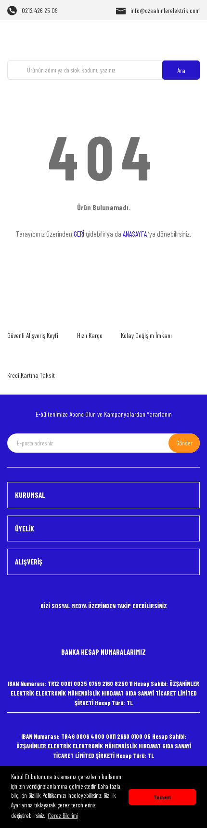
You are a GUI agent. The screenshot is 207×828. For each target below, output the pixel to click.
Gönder (184, 443)
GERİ (79, 233)
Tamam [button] (162, 796)
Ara (181, 70)
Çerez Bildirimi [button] (63, 815)
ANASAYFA (135, 233)
